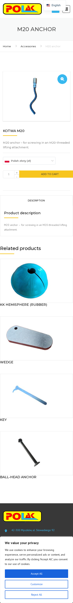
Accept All (36, 573)
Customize (37, 584)
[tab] (36, 200)
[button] (62, 79)
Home (7, 46)
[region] (36, 570)
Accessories (28, 46)
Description (36, 200)
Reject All (36, 594)
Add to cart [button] (36, 280)
